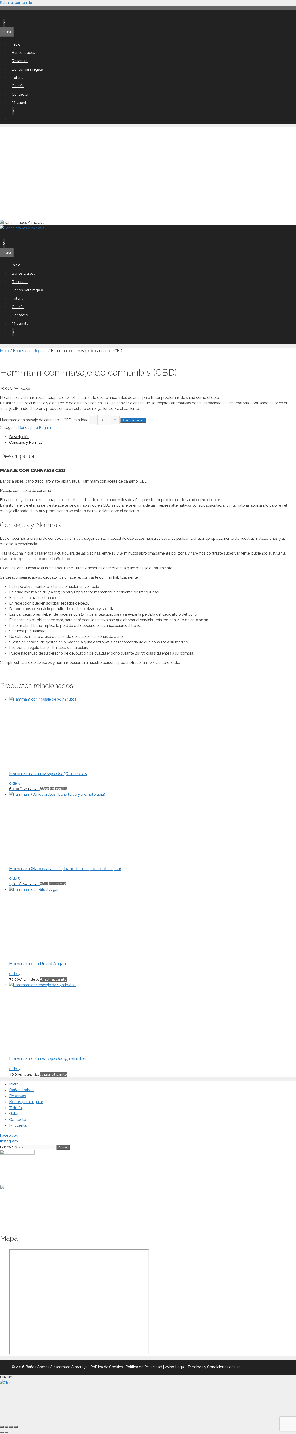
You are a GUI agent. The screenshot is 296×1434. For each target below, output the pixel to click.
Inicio (16, 44)
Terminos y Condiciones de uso (214, 1367)
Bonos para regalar (28, 69)
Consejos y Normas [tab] (26, 442)
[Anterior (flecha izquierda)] (2, 1432)
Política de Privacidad (144, 1367)
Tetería (17, 77)
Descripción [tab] (19, 437)
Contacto (20, 94)
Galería (18, 86)
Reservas (20, 61)
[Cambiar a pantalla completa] (6, 1427)
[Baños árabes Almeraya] (22, 228)
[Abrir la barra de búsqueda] (2, 14)
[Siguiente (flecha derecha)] (6, 1432)
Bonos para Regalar (30, 351)
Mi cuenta (20, 102)
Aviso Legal (175, 1367)
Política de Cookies (106, 1367)
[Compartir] (11, 1427)
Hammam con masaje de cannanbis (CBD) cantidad (44, 420)
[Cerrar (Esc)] (16, 1427)
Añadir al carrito (133, 420)
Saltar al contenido (16, 2)
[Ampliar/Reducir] (2, 1427)
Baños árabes (23, 52)
